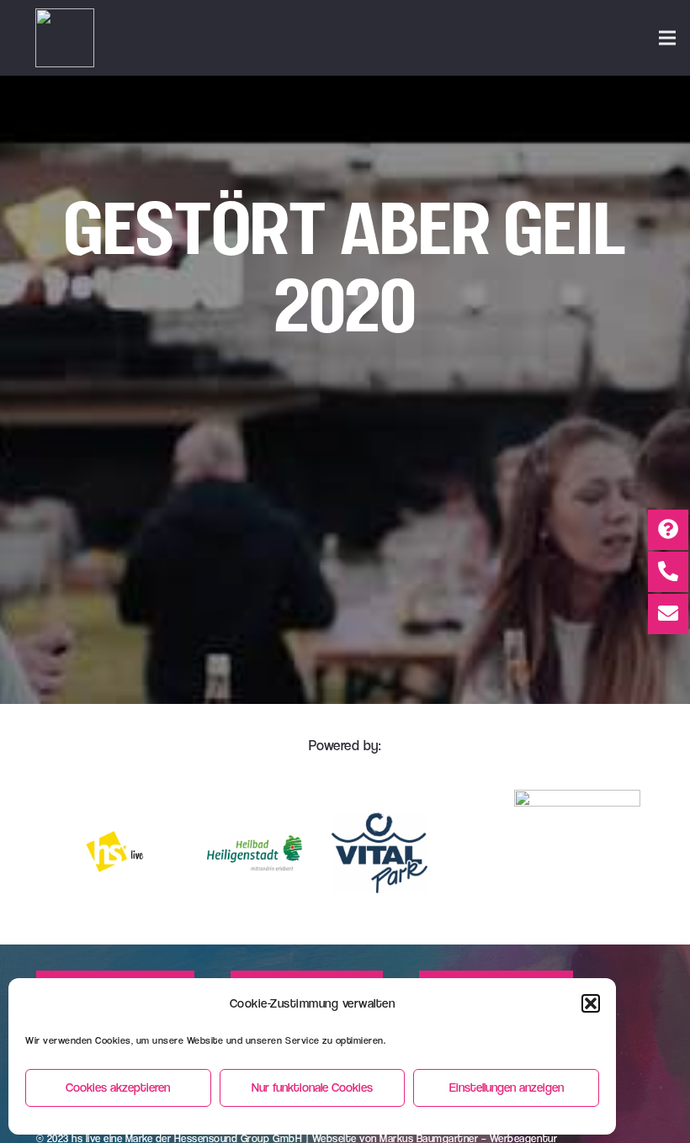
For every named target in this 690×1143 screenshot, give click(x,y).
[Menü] (667, 38)
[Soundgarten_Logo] (64, 37)
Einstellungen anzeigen (506, 1087)
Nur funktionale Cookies (312, 1087)
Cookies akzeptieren (118, 1087)
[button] (590, 1003)
